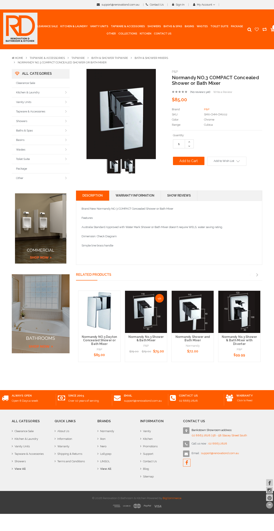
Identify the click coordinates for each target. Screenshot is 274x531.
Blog (146, 468)
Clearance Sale (25, 83)
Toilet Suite (23, 159)
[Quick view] (99, 303)
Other (19, 178)
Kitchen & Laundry (28, 92)
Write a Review (222, 92)
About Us (63, 431)
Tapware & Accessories (47, 58)
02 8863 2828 (188, 400)
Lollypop (105, 453)
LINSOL (105, 461)
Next (257, 275)
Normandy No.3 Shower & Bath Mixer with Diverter (239, 340)
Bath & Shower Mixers (151, 58)
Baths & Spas (24, 130)
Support (148, 453)
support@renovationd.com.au (120, 4)
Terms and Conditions (71, 461)
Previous (250, 275)
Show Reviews (179, 195)
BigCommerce (172, 498)
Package (21, 168)
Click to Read (244, 400)
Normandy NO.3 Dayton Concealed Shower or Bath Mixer (99, 340)
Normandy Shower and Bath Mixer (193, 338)
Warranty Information (135, 195)
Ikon (103, 438)
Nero (103, 446)
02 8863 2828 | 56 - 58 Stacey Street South (219, 435)
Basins (20, 140)
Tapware (78, 58)
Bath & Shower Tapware (109, 58)
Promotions (150, 446)
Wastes (20, 149)
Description (92, 195)
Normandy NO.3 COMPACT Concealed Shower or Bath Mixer (62, 62)
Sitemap (148, 476)
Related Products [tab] (93, 275)
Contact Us (156, 4)
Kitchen (148, 438)
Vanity (147, 431)
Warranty (63, 446)
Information (64, 438)
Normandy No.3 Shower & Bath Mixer (146, 338)
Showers (21, 121)
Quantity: (178, 135)
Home (19, 58)
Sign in (180, 4)
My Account (204, 4)
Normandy (107, 431)
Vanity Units (23, 102)
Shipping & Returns (69, 453)
